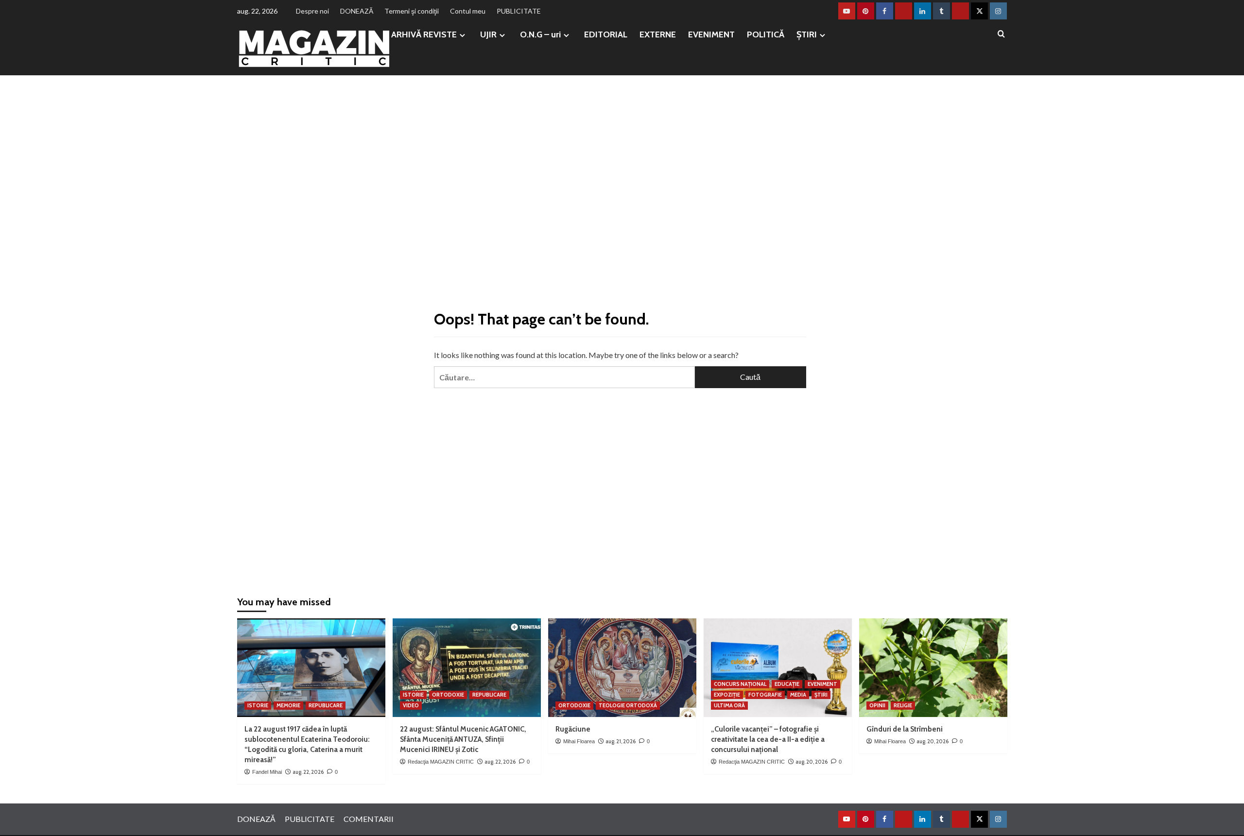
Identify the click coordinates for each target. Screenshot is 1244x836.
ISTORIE (257, 705)
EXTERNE (657, 34)
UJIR (488, 34)
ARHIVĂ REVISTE (424, 34)
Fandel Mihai (267, 772)
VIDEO (411, 705)
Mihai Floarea (579, 741)
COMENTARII (369, 818)
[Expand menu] (462, 35)
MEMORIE (288, 705)
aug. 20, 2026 (811, 761)
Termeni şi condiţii (411, 11)
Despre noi (312, 11)
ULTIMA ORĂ (729, 705)
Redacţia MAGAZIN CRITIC (441, 762)
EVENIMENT (711, 34)
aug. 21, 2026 (620, 741)
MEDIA (798, 694)
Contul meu (467, 11)
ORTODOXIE (448, 694)
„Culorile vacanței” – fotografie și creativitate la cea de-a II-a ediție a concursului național (768, 739)
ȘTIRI (806, 34)
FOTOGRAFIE (765, 694)
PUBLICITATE (519, 11)
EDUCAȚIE (787, 684)
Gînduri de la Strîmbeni (904, 729)
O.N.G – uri (540, 34)
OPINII (877, 705)
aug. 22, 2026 (308, 771)
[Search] (1001, 34)
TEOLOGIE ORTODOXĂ (628, 705)
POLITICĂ (765, 34)
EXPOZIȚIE (727, 694)
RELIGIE (903, 705)
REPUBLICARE (326, 705)
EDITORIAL (605, 34)
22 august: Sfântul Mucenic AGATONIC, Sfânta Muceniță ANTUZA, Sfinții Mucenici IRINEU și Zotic (463, 739)
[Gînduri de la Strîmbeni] (933, 667)
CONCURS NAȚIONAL (740, 684)
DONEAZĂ (356, 11)
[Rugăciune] (622, 667)
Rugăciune (572, 729)
